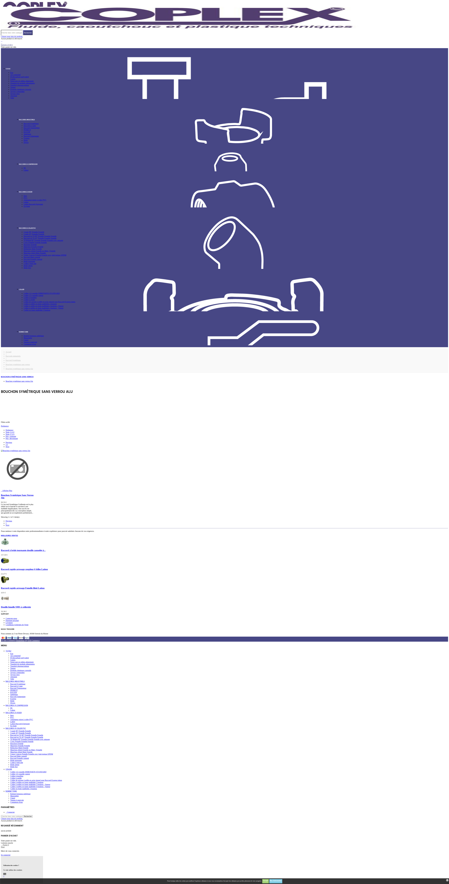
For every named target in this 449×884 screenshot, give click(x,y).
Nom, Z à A (10, 434)
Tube (12, 98)
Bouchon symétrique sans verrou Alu (19, 381)
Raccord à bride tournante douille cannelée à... (23, 550)
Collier (21, 289)
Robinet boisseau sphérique (34, 336)
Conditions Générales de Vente (17, 625)
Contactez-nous (11, 618)
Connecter (11, 812)
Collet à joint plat (30, 264)
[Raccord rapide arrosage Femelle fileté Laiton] (5, 584)
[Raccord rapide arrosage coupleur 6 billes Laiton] (5, 565)
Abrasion (13, 96)
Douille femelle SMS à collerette (16, 607)
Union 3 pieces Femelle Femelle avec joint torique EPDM (45, 255)
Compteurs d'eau (30, 344)
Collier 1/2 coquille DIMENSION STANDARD (42, 293)
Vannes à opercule (30, 342)
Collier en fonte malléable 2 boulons (37, 310)
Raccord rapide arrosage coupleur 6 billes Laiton (24, 569)
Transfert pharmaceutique (19, 85)
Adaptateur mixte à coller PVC (35, 200)
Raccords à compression (28, 164)
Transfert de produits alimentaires (22, 83)
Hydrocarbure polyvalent (19, 77)
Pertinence (5, 426)
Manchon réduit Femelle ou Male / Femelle (39, 251)
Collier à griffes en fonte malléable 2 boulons (40, 304)
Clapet (26, 340)
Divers (26, 142)
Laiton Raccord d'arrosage (33, 204)
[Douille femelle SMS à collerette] (5, 602)
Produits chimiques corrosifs (20, 89)
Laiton (26, 170)
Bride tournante (29, 261)
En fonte (27, 206)
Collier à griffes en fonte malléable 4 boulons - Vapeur (43, 308)
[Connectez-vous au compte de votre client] (1, 41)
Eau (11, 73)
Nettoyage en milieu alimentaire (22, 81)
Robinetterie (23, 332)
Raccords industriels (27, 119)
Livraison (9, 623)
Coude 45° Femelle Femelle (34, 234)
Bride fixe (27, 268)
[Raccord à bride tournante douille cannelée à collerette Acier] (5, 546)
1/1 (7, 445)
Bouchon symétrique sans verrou (17, 376)
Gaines (12, 79)
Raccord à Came (30, 126)
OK (4, 874)
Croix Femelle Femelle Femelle (35, 243)
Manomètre (28, 338)
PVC (25, 198)
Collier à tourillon (30, 298)
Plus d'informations (276, 880)
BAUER (27, 132)
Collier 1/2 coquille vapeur (33, 295)
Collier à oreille (29, 300)
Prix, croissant (11, 436)
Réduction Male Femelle (33, 249)
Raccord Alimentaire (31, 136)
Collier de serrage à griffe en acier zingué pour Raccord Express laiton (49, 302)
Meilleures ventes (9, 535)
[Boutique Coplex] (180, 29)
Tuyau (8, 69)
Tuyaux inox (15, 94)
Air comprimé (15, 75)
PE (25, 168)
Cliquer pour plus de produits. (12, 37)
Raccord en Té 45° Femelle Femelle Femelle (40, 238)
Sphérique (27, 134)
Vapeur (13, 87)
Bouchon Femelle (30, 245)
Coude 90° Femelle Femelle (34, 232)
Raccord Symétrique (31, 124)
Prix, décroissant (12, 438)
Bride (26, 140)
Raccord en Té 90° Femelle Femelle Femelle (40, 236)
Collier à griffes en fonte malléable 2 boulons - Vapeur (43, 306)
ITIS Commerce (34, 641)
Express (26, 138)
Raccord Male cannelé (32, 257)
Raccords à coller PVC (27, 228)
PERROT (27, 130)
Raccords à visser (25, 192)
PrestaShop (20, 641)
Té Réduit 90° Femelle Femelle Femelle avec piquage (43, 240)
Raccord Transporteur (32, 128)
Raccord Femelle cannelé (33, 259)
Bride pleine (28, 266)
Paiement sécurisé (12, 621)
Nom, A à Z (10, 432)
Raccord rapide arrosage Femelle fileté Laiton (23, 588)
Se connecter (5, 855)
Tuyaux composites (17, 92)
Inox (25, 196)
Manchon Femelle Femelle (33, 247)
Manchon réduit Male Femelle (35, 253)
